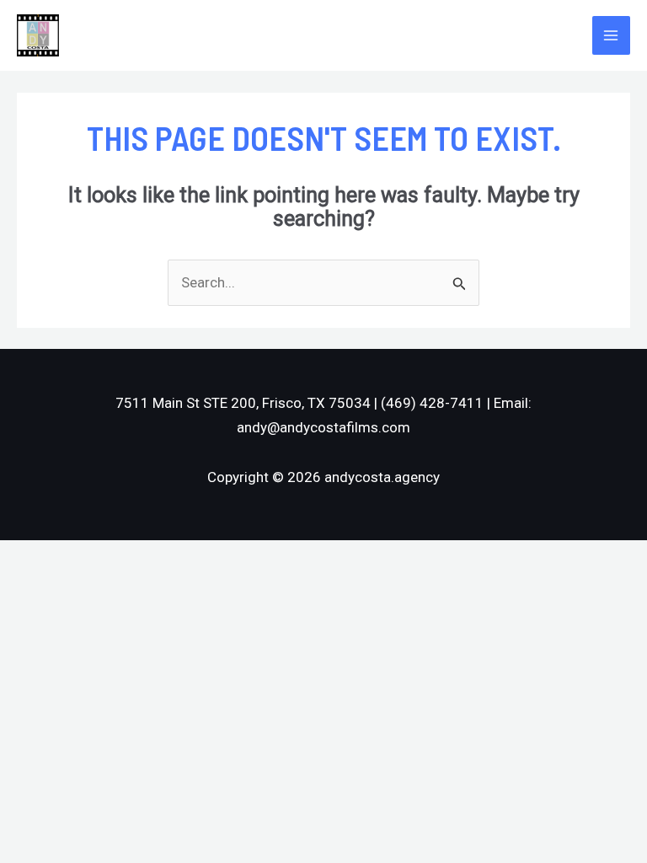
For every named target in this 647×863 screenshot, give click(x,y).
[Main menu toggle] (611, 35)
